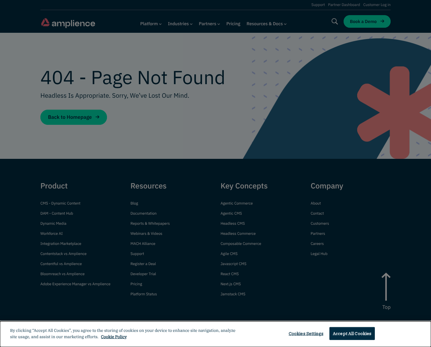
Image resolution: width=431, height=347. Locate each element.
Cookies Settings (306, 333)
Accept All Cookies (352, 333)
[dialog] (215, 334)
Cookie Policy (114, 336)
